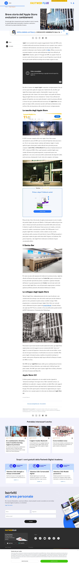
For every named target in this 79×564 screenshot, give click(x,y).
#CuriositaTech (43, 403)
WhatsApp (43, 38)
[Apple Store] (9, 543)
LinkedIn (33, 38)
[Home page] (39, 3)
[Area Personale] (74, 3)
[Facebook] (54, 538)
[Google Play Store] (21, 543)
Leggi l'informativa (8, 505)
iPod (49, 50)
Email (46, 38)
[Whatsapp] (49, 538)
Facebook (40, 38)
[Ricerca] (71, 3)
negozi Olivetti (47, 305)
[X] (58, 538)
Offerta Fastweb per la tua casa (58, 0)
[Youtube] (45, 538)
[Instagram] (35, 538)
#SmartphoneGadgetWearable (33, 403)
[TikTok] (40, 538)
